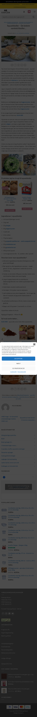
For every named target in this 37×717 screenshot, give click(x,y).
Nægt (18, 363)
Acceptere (18, 358)
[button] (34, 344)
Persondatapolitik (22, 371)
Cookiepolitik (13, 371)
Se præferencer (18, 368)
